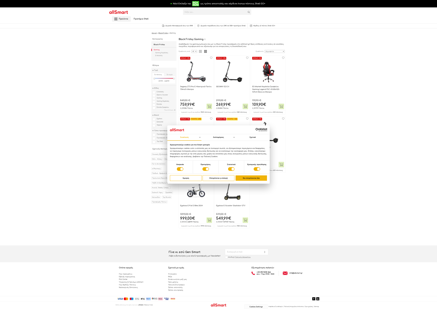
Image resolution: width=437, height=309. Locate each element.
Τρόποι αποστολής (175, 287)
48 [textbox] (193, 51)
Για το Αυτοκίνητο (158, 164)
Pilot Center (123, 279)
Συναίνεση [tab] (184, 137)
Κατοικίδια (156, 197)
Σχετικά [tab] (253, 137)
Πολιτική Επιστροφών (176, 285)
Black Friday (159, 45)
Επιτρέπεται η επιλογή (219, 178)
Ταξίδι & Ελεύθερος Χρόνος (161, 183)
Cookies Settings (256, 307)
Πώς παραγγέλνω (125, 274)
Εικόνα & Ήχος (157, 192)
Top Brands (167, 197)
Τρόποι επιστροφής (175, 290)
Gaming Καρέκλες (161, 53)
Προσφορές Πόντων (159, 202)
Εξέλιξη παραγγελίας (127, 277)
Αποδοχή (239, 257)
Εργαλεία (169, 192)
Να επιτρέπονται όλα (251, 178)
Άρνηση (186, 178)
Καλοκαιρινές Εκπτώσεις (128, 287)
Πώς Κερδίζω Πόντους (127, 285)
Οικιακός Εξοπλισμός (159, 154)
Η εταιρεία (172, 274)
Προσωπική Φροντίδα (160, 178)
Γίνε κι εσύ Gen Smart (194, 254)
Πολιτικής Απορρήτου (243, 257)
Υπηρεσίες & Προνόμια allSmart (131, 282)
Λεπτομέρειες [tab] (218, 137)
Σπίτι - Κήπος (157, 159)
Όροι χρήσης (173, 282)
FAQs (170, 277)
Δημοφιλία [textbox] (270, 51)
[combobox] (275, 51)
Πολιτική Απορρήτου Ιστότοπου (294, 306)
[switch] (205, 169)
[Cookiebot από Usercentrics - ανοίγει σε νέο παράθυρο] (257, 129)
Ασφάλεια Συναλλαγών (275, 306)
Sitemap (316, 306)
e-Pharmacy (156, 168)
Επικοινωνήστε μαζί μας (177, 279)
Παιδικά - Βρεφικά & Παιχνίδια (161, 173)
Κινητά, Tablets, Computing (161, 187)
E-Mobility (159, 55)
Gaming (157, 50)
